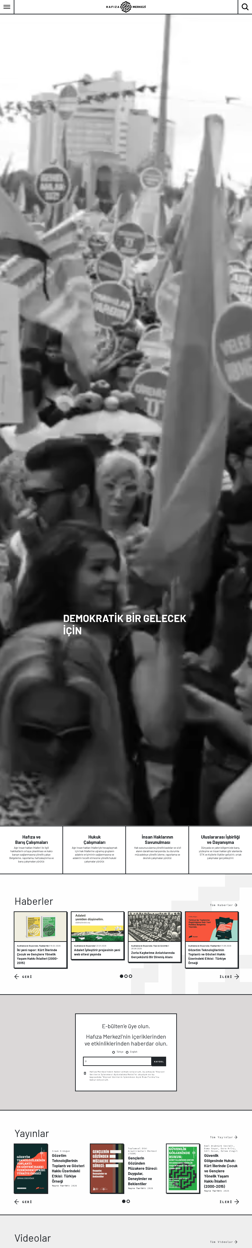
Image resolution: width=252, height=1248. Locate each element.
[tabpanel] (40, 940)
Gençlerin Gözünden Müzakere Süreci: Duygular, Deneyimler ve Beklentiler (143, 1171)
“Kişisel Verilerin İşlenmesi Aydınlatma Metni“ (127, 1073)
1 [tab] (121, 976)
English (133, 1051)
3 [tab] (130, 976)
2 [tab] (126, 976)
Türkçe (120, 1051)
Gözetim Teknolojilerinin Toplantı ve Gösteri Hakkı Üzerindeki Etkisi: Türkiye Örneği (68, 1168)
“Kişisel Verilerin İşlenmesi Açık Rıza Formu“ (129, 1077)
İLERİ (226, 976)
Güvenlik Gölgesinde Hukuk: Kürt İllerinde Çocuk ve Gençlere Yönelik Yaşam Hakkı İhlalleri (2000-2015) (221, 1171)
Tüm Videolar (221, 1242)
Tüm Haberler (221, 905)
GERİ (27, 976)
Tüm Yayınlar (221, 1137)
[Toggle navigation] (7, 7)
